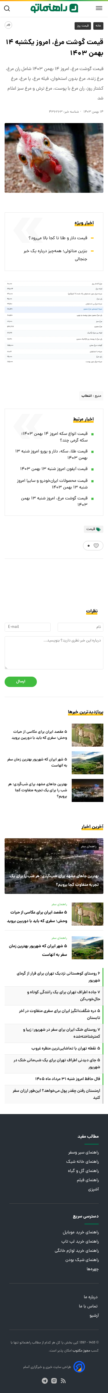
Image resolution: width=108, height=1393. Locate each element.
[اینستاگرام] (54, 1380)
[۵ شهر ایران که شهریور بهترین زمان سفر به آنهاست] (87, 762)
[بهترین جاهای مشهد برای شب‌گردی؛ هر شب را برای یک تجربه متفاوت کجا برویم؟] (87, 790)
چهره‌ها (93, 1269)
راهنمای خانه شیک (82, 1162)
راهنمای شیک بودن (82, 1260)
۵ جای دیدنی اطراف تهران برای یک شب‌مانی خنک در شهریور (57, 1064)
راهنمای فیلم (88, 1180)
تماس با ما (89, 1306)
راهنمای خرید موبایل (81, 1232)
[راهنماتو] (54, 8)
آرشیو (94, 1316)
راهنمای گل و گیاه (83, 1171)
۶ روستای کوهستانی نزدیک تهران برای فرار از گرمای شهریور (58, 977)
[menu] (99, 8)
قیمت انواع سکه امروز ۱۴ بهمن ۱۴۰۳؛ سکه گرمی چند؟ (54, 437)
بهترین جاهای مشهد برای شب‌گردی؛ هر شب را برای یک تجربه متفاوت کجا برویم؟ (37, 791)
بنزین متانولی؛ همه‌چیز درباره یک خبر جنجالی (55, 255)
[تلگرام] (44, 1380)
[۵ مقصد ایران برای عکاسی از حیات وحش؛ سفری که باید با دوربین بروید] (87, 735)
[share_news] (8, 25)
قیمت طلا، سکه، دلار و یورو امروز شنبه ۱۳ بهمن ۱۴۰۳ (51, 455)
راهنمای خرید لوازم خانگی (77, 1251)
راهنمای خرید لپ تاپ (80, 1242)
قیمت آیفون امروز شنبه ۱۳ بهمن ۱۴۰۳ (54, 469)
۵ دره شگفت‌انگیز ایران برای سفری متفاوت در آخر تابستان (59, 1014)
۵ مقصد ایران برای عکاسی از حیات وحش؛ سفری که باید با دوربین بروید (39, 735)
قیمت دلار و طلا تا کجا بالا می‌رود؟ (58, 238)
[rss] (63, 1380)
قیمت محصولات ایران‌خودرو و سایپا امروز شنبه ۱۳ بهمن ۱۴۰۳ (52, 484)
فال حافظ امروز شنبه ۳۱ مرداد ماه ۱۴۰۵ (67, 1079)
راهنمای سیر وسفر (83, 1152)
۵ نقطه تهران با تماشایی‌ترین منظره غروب (65, 1048)
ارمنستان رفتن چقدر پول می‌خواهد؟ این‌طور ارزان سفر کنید (56, 1094)
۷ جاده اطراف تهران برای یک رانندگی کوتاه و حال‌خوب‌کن (63, 996)
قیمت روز (83, 26)
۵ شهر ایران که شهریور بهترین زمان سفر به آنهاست (37, 763)
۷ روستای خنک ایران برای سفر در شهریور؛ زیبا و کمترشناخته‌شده (61, 1033)
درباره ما (91, 1297)
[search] (8, 8)
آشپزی (93, 1189)
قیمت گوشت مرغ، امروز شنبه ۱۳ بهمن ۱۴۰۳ (54, 502)
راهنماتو (25, 1342)
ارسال (20, 682)
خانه (98, 26)
